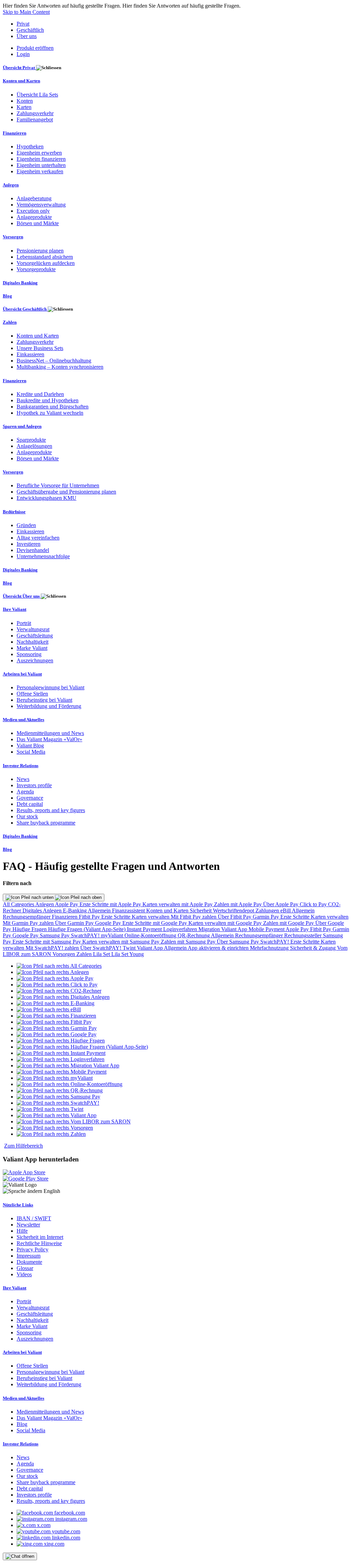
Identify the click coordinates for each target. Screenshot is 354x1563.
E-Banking (75, 910)
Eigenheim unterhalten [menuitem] (41, 165)
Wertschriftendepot (234, 910)
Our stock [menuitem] (27, 816)
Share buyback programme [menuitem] (46, 823)
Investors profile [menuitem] (34, 785)
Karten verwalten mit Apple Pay (178, 904)
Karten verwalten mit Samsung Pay (121, 942)
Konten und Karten (168, 910)
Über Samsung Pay (238, 942)
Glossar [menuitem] (25, 1268)
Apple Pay (67, 904)
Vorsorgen (64, 954)
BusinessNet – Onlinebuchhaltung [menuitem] (54, 361)
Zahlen (84, 954)
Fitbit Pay (90, 917)
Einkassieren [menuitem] (30, 354)
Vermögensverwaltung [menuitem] (41, 205)
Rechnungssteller (303, 935)
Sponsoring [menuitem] (29, 654)
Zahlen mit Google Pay (289, 923)
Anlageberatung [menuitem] (34, 198)
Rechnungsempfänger (27, 917)
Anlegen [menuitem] (11, 184)
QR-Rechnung (194, 935)
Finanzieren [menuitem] (14, 133)
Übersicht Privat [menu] (19, 67)
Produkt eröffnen (35, 48)
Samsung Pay (55, 935)
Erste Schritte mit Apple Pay (111, 904)
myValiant (112, 935)
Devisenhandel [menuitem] (33, 550)
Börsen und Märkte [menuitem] (38, 223)
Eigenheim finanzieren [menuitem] (41, 159)
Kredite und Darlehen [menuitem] (40, 394)
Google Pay (108, 923)
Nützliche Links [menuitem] (18, 1204)
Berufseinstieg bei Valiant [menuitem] (44, 700)
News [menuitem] (23, 779)
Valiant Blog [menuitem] (30, 745)
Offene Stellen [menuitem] (32, 694)
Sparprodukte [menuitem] (31, 440)
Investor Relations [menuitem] (20, 765)
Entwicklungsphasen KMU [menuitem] (46, 498)
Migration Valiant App (223, 929)
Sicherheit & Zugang (313, 948)
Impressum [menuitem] (28, 1256)
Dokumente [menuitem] (29, 1262)
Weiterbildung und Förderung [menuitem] (49, 706)
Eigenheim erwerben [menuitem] (39, 153)
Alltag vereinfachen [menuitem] (38, 538)
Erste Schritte (116, 917)
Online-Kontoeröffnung (151, 935)
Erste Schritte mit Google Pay (155, 923)
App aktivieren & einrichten (219, 948)
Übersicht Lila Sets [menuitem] (37, 95)
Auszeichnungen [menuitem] (35, 660)
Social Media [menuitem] (31, 752)
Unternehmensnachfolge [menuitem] (43, 556)
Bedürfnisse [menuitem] (14, 511)
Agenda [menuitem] (25, 791)
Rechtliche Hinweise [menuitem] (39, 1243)
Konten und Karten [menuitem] (21, 80)
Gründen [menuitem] (26, 525)
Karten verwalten (151, 917)
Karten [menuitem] (24, 107)
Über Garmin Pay (75, 923)
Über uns (27, 36)
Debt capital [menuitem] (30, 804)
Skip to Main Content (26, 12)
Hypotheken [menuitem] (30, 146)
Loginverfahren (180, 929)
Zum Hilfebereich (23, 1146)
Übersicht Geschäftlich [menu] (25, 309)
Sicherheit (201, 910)
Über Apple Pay (281, 904)
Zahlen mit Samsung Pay (189, 942)
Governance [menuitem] (30, 798)
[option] (59, 966)
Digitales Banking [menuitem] (20, 282)
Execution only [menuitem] (33, 211)
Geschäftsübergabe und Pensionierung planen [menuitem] (66, 492)
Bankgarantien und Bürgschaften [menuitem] (52, 407)
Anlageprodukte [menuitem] (34, 217)
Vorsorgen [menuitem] (13, 236)
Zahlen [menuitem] (10, 322)
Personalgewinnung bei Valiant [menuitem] (50, 687)
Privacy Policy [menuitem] (32, 1249)
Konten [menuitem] (25, 101)
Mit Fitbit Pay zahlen (194, 917)
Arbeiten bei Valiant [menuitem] (22, 674)
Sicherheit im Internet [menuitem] (40, 1237)
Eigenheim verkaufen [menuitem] (40, 171)
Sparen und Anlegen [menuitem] (22, 426)
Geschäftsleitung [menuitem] (35, 635)
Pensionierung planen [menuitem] (40, 251)
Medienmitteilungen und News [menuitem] (50, 733)
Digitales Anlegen (42, 910)
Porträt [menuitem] (24, 623)
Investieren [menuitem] (28, 544)
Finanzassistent (129, 910)
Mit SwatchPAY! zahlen (53, 948)
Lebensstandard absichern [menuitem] (45, 257)
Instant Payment (145, 929)
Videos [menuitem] (24, 1274)
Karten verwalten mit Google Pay (225, 923)
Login (23, 54)
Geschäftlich (30, 30)
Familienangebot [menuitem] (35, 119)
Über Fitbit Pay (235, 917)
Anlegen (45, 904)
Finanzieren (65, 917)
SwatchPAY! (86, 935)
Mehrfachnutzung (270, 948)
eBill (286, 910)
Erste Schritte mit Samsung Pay (47, 942)
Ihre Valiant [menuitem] (14, 609)
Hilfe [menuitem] (22, 1231)
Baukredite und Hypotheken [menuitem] (47, 400)
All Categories (19, 904)
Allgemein (100, 910)
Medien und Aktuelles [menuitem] (23, 719)
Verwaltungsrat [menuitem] (33, 629)
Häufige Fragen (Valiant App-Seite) (87, 929)
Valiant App (150, 948)
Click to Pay (314, 904)
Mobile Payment (267, 929)
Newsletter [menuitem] (28, 1225)
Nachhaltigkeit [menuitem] (32, 642)
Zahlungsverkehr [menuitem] (35, 113)
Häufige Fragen (30, 929)
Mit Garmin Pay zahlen (29, 923)
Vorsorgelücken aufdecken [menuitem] (46, 263)
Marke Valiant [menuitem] (32, 648)
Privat (23, 24)
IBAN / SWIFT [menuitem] (34, 1218)
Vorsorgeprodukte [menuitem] (36, 269)
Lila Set (102, 954)
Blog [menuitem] (7, 295)
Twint (130, 948)
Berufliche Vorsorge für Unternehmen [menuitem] (58, 485)
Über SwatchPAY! (101, 948)
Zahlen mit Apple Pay (238, 904)
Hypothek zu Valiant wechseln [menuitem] (50, 413)
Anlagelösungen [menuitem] (34, 446)
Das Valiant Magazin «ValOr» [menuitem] (49, 739)
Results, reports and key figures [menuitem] (51, 810)
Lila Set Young (127, 954)
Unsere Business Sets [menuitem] (40, 348)
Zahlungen (267, 910)
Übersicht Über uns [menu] (22, 596)
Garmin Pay (266, 917)
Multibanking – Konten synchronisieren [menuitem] (60, 367)
